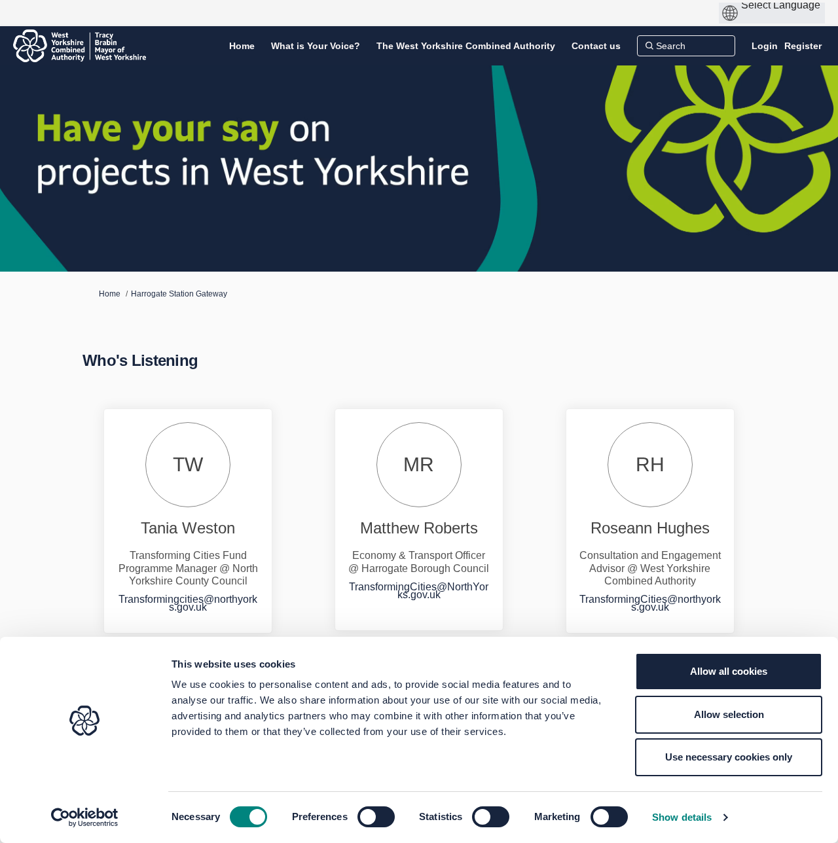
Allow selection (729, 714)
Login (765, 46)
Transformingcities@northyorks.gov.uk (187, 603)
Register (803, 46)
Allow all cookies (728, 671)
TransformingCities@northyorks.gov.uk (650, 603)
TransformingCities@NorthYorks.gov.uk (418, 590)
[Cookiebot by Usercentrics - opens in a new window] (84, 817)
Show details (682, 817)
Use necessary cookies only (728, 756)
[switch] (376, 816)
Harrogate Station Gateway (179, 293)
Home (109, 293)
